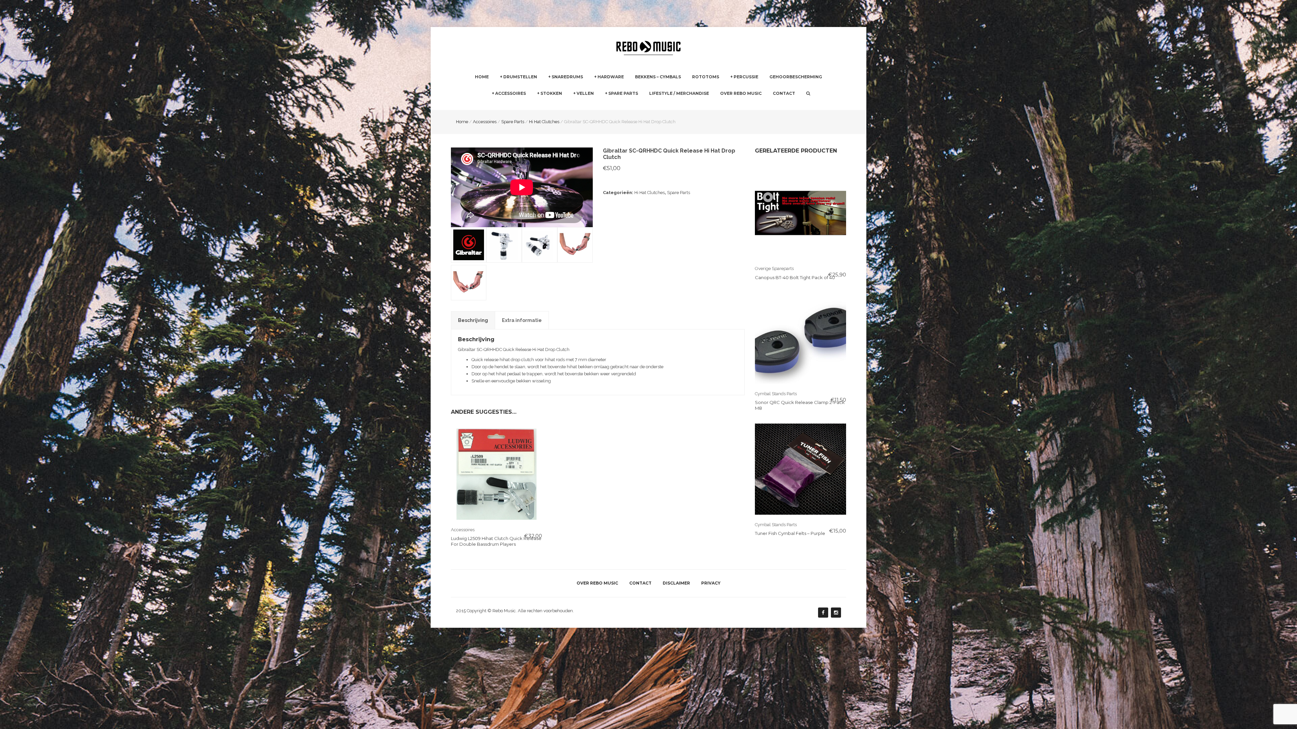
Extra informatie (522, 320)
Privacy (710, 583)
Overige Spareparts (774, 268)
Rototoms (705, 76)
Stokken (551, 93)
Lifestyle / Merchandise (679, 93)
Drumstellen (520, 76)
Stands (601, 105)
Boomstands (681, 105)
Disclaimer (676, 583)
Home (482, 76)
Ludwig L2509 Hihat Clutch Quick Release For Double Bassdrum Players (496, 541)
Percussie (746, 76)
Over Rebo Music (741, 93)
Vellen (585, 93)
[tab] (473, 320)
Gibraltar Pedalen (686, 106)
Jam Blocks (742, 105)
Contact (784, 93)
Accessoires (510, 93)
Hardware (610, 76)
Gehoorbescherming (795, 76)
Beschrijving (473, 320)
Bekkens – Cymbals (658, 76)
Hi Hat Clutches (649, 192)
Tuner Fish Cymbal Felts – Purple (790, 533)
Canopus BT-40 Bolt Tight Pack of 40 (795, 277)
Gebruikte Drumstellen (523, 105)
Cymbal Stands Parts (776, 393)
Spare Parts (623, 93)
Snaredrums (567, 76)
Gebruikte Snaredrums (571, 105)
